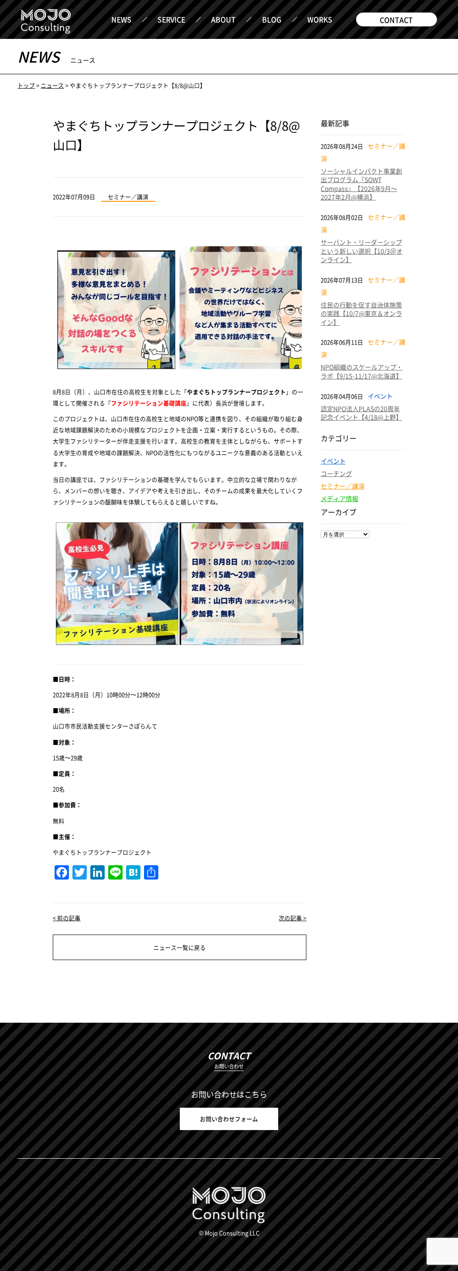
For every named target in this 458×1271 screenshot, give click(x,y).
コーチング (336, 473)
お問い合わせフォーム (229, 1118)
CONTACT (396, 20)
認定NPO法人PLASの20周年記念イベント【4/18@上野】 (361, 413)
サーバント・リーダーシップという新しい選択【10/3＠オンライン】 (362, 251)
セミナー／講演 (343, 485)
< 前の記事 (67, 918)
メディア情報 (339, 498)
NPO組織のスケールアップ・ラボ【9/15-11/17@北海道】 (362, 371)
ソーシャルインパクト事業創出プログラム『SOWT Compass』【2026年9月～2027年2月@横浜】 (361, 184)
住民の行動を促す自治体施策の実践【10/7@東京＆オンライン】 (361, 313)
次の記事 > (292, 918)
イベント (333, 460)
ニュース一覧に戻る (179, 947)
